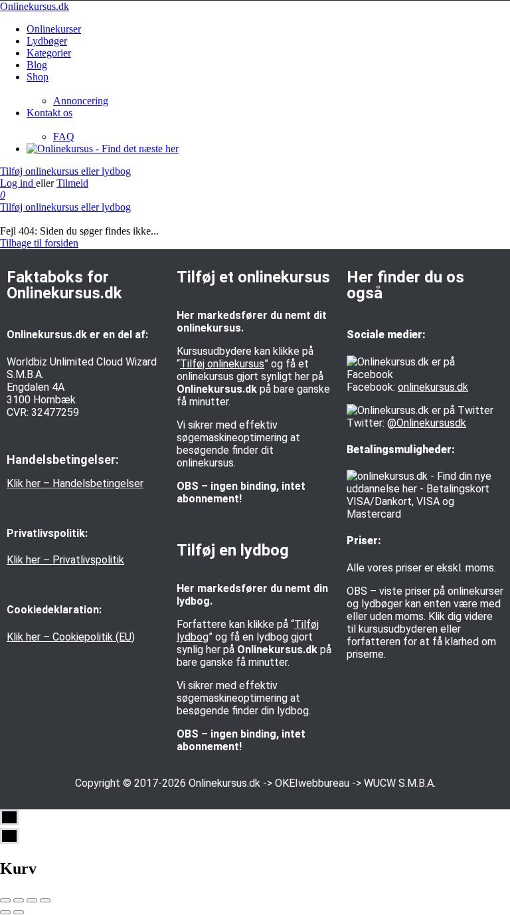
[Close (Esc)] (5, 900)
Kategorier (49, 52)
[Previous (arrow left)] (5, 912)
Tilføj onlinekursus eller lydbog (65, 171)
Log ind (18, 183)
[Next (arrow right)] (18, 912)
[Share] (18, 900)
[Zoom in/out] (45, 900)
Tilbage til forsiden (39, 243)
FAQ (63, 136)
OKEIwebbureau (312, 783)
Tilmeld (72, 183)
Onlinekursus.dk (34, 6)
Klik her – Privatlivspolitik (65, 560)
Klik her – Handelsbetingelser (75, 483)
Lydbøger (47, 41)
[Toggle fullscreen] (32, 900)
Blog (37, 64)
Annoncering (80, 100)
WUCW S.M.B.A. (400, 783)
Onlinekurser (54, 29)
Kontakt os (49, 112)
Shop (37, 76)
